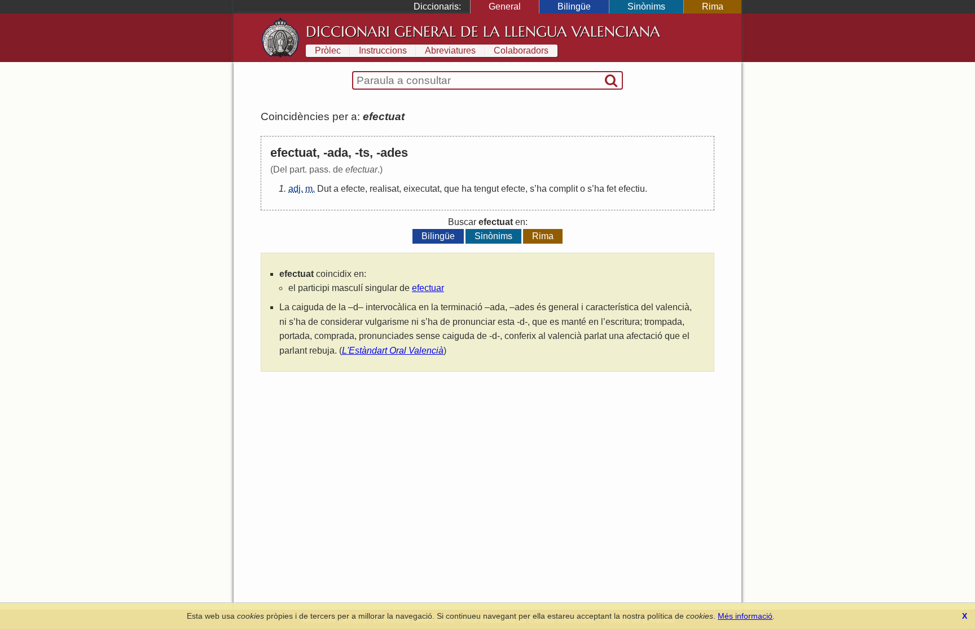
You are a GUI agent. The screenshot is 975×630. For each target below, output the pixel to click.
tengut (486, 188)
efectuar (428, 288)
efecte (353, 188)
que (451, 188)
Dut (324, 188)
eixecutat (421, 188)
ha (467, 188)
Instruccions (383, 50)
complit (563, 188)
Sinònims (646, 6)
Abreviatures (450, 50)
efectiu (631, 188)
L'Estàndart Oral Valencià (392, 350)
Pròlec (328, 50)
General (505, 6)
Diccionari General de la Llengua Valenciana (483, 32)
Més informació (745, 615)
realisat (384, 188)
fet (611, 188)
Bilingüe (574, 6)
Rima (712, 6)
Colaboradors (521, 50)
